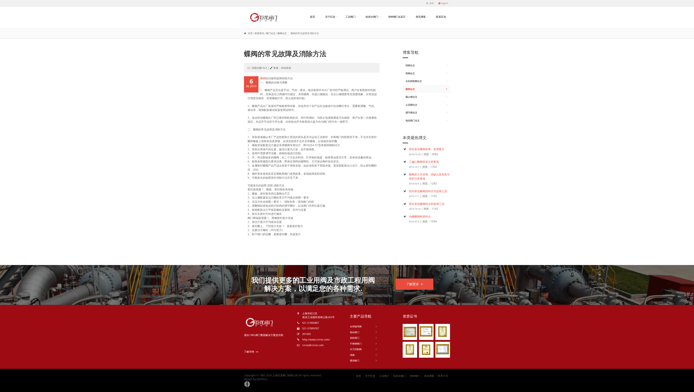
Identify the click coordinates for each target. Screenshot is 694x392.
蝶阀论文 (282, 33)
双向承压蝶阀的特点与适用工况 (428, 191)
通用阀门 (354, 360)
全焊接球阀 (356, 326)
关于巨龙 (330, 16)
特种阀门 (415, 375)
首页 (312, 16)
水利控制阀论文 (414, 81)
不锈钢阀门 (356, 343)
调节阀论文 (411, 112)
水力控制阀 (356, 349)
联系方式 (443, 375)
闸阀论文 (410, 73)
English (444, 3)
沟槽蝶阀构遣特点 (420, 216)
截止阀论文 (411, 96)
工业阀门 (350, 16)
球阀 (352, 355)
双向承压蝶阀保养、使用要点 (426, 149)
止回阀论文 (411, 104)
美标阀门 (354, 337)
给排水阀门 (372, 16)
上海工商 (247, 384)
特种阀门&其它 (397, 16)
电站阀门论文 (413, 120)
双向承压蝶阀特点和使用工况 (426, 204)
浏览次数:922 (259, 68)
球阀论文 (410, 65)
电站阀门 (354, 332)
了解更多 (412, 284)
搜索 (431, 3)
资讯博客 (421, 16)
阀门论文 (270, 33)
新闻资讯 (259, 33)
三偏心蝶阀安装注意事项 (424, 161)
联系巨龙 (441, 16)
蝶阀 (263, 78)
